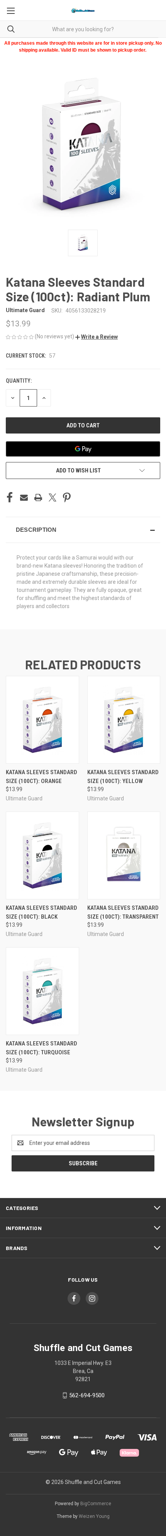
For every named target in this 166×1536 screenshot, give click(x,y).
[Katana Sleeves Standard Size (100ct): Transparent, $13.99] (124, 855)
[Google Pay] (83, 449)
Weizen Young (94, 1516)
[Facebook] (10, 497)
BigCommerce (95, 1503)
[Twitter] (52, 497)
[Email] (24, 497)
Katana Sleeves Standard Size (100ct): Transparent (123, 912)
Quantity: (19, 381)
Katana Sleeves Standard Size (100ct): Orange (41, 777)
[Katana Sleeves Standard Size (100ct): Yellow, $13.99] (124, 719)
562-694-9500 (87, 1395)
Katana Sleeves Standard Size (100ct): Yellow (123, 777)
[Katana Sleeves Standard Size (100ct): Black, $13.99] (42, 855)
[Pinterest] (67, 497)
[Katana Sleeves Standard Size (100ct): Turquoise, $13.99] (42, 991)
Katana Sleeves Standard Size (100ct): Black (41, 912)
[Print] (38, 497)
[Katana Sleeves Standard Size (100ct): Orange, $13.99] (42, 719)
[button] (96, 337)
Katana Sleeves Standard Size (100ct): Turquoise (41, 1048)
